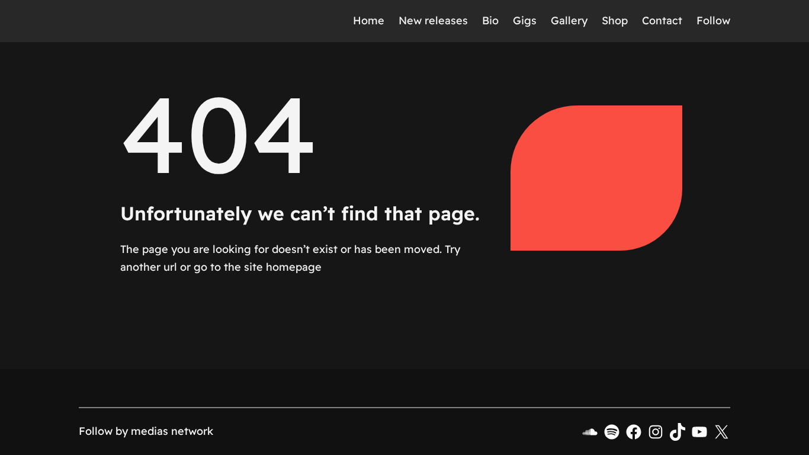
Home (368, 20)
